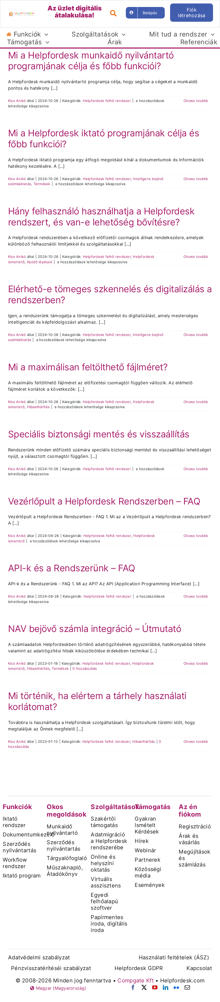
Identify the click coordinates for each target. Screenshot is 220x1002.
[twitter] (144, 987)
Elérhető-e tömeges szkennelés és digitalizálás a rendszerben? (110, 294)
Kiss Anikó (17, 100)
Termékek (42, 184)
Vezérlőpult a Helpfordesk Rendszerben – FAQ (104, 501)
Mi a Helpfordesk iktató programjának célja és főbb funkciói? (103, 138)
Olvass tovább (196, 100)
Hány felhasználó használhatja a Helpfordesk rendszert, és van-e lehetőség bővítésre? (101, 217)
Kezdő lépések (39, 262)
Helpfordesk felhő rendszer (107, 100)
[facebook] (133, 987)
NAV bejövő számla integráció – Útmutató (94, 628)
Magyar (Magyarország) (60, 988)
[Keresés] (115, 12)
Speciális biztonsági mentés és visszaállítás (98, 434)
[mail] (187, 987)
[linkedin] (165, 987)
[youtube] (154, 987)
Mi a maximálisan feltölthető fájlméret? (87, 366)
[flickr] (176, 987)
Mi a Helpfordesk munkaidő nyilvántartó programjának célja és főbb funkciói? (91, 61)
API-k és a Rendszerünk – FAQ (71, 567)
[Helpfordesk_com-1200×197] (21, 14)
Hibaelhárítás (38, 407)
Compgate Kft (136, 980)
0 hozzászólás (84, 668)
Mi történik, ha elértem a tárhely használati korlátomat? (97, 701)
